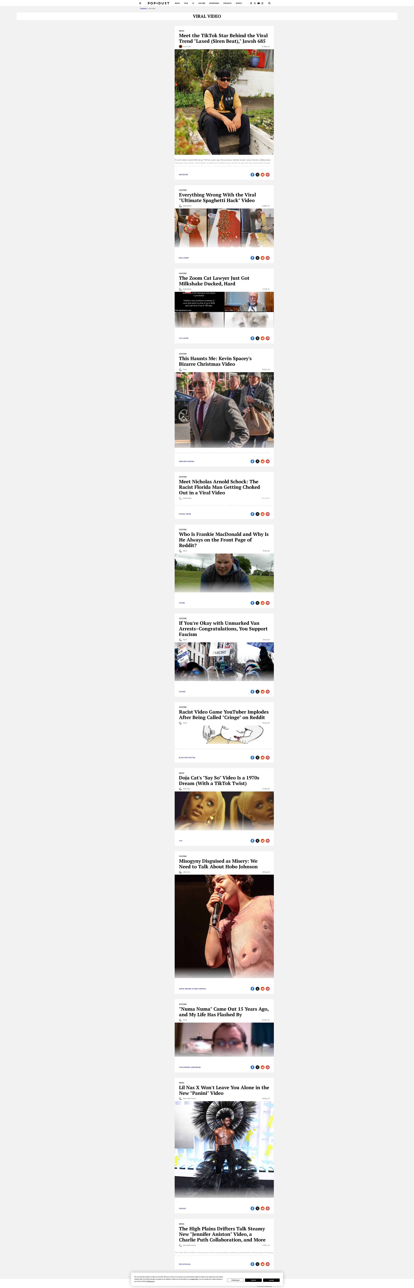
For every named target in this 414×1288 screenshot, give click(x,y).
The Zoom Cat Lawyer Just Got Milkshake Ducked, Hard (214, 281)
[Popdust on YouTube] (258, 3)
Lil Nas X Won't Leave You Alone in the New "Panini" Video (224, 1090)
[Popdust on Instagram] (262, 3)
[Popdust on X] (254, 3)
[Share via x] (257, 175)
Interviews (214, 3)
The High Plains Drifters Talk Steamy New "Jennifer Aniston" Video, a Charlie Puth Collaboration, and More (222, 1234)
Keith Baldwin (187, 206)
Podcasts (227, 3)
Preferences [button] (150, 1281)
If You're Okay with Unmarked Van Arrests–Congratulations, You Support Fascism (223, 628)
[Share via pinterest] (268, 175)
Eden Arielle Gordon (189, 1098)
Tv (193, 3)
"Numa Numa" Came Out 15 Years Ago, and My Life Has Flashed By (224, 1012)
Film (186, 3)
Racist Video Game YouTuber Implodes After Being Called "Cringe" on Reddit (224, 714)
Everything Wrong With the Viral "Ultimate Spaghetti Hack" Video (217, 197)
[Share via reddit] (262, 175)
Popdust (143, 8)
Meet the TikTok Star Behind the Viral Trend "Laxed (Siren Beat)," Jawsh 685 (223, 38)
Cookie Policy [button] (194, 1279)
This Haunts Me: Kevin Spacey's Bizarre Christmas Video (215, 361)
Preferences (235, 1280)
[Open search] (269, 3)
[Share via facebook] (252, 175)
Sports (239, 3)
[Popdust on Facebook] (251, 3)
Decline (253, 1280)
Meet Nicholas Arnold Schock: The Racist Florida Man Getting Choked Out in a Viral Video (219, 487)
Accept (271, 1280)
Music (177, 3)
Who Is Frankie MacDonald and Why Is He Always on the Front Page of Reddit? (224, 539)
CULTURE (201, 3)
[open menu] (140, 3)
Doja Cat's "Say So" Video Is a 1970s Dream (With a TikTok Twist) (219, 780)
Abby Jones (186, 789)
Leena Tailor (187, 47)
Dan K (185, 369)
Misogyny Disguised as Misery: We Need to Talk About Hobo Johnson (218, 864)
